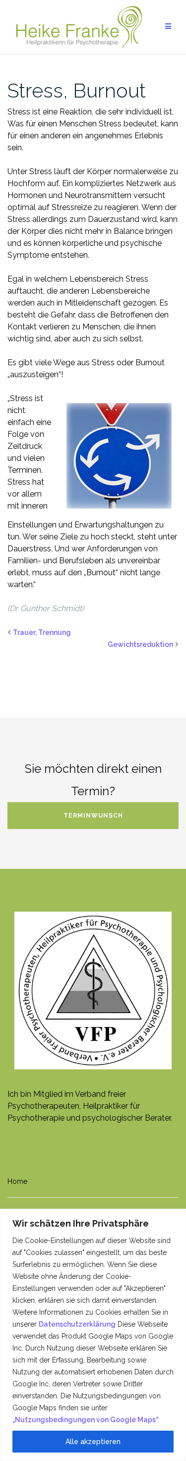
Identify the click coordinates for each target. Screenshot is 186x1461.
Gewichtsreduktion (140, 644)
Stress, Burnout (76, 90)
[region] (93, 1335)
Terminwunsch (93, 815)
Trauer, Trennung (42, 632)
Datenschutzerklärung (77, 1324)
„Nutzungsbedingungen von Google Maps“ (85, 1420)
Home (17, 1181)
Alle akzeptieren (93, 1442)
